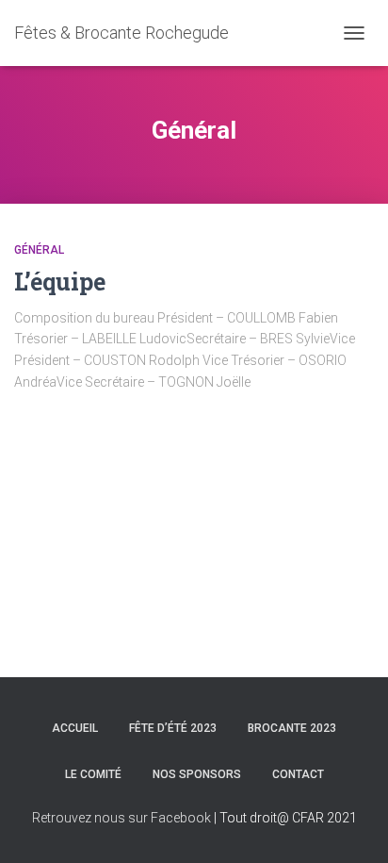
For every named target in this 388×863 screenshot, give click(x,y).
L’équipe (59, 281)
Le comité (93, 774)
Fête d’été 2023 (173, 728)
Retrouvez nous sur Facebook (121, 817)
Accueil (75, 728)
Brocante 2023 (292, 728)
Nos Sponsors (197, 774)
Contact (298, 774)
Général (39, 250)
